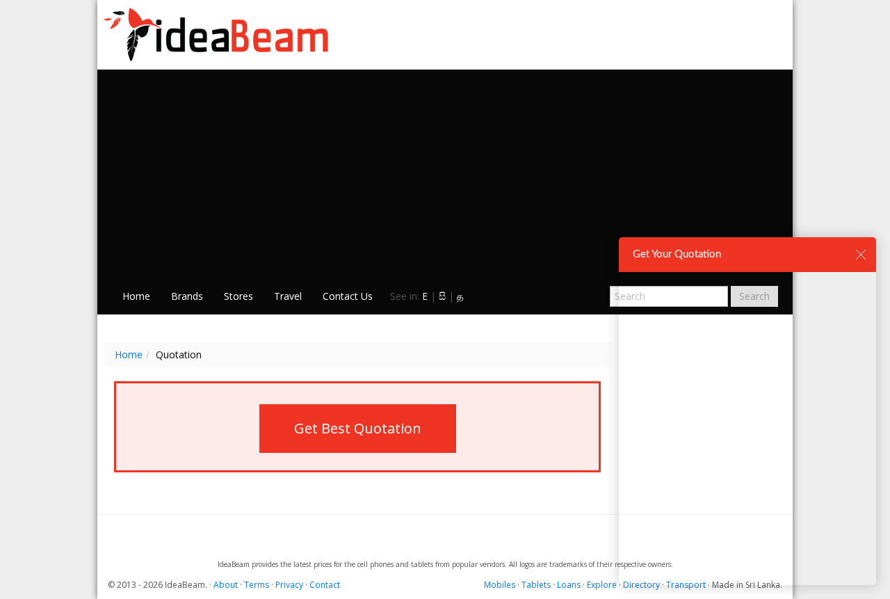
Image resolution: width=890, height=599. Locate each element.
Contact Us (348, 296)
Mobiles (499, 585)
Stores (238, 296)
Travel (288, 296)
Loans (569, 585)
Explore (602, 585)
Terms (256, 585)
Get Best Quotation (357, 428)
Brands (187, 296)
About (225, 585)
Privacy (289, 585)
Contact (324, 585)
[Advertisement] (445, 174)
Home (136, 296)
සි (442, 296)
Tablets (536, 585)
